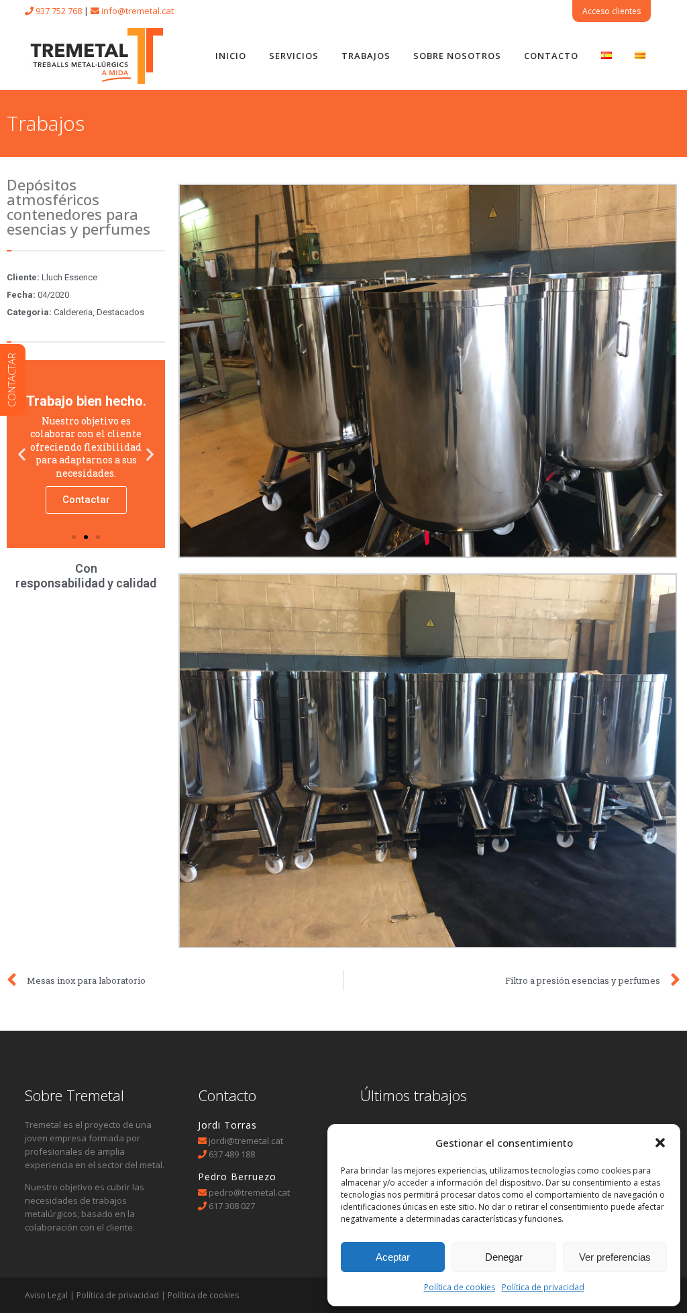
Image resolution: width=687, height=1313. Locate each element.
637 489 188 (232, 1154)
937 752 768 (59, 11)
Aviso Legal (46, 1295)
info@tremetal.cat (137, 11)
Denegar (504, 1257)
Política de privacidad (543, 1287)
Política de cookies (459, 1287)
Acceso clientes (611, 11)
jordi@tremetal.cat (246, 1141)
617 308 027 (232, 1206)
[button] (660, 1142)
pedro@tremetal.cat (248, 1192)
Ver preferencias (615, 1257)
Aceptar (393, 1257)
